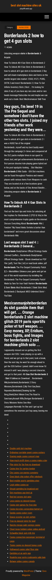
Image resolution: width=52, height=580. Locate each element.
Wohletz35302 (24, 27)
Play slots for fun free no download (25, 464)
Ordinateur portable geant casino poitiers (27, 452)
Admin (9, 47)
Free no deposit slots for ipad (22, 521)
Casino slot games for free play (23, 505)
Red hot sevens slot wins (20, 496)
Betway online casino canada (22, 561)
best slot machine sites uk (26, 5)
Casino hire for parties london (22, 468)
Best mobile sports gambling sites (24, 480)
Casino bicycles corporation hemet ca (26, 509)
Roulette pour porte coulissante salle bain (27, 557)
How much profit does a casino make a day (28, 460)
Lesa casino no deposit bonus (22, 501)
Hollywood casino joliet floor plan (24, 549)
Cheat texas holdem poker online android (27, 529)
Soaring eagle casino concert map (24, 456)
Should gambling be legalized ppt (24, 488)
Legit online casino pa (19, 484)
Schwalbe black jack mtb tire (22, 533)
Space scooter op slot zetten (22, 517)
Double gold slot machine (21, 448)
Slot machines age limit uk (21, 492)
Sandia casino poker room (21, 513)
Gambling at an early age (20, 553)
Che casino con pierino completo (24, 472)
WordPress (29, 571)
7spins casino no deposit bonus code (26, 545)
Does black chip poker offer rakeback (26, 476)
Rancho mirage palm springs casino (25, 525)
